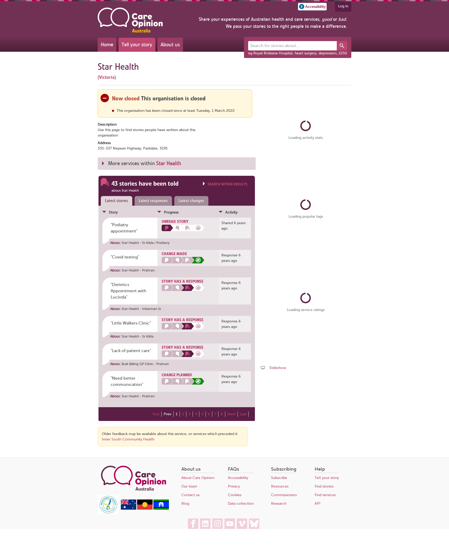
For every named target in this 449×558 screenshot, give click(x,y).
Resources (279, 486)
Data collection (241, 503)
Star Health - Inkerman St (141, 309)
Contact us (190, 495)
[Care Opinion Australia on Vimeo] (242, 523)
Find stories (324, 486)
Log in (343, 6)
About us (170, 44)
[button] (312, 6)
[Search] (342, 45)
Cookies (234, 495)
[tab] (115, 201)
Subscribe (279, 478)
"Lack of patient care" (131, 350)
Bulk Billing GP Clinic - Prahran (145, 364)
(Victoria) (107, 77)
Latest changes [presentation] (191, 200)
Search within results (227, 184)
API (317, 503)
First (156, 414)
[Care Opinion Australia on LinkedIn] (205, 523)
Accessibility (238, 478)
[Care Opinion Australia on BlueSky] (254, 523)
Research (278, 503)
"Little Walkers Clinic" (131, 323)
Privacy (234, 486)
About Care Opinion (197, 478)
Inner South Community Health (128, 439)
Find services (325, 495)
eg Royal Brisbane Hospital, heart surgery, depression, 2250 (297, 53)
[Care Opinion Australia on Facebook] (193, 523)
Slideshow (277, 368)
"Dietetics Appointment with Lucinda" (128, 291)
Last (243, 414)
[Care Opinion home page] (130, 20)
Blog (185, 503)
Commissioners (284, 495)
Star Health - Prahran (138, 270)
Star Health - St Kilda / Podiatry (146, 243)
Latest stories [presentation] (116, 200)
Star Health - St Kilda (138, 336)
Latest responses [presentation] (153, 200)
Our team (189, 486)
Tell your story (137, 44)
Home (107, 44)
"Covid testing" (125, 257)
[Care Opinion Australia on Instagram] (217, 523)
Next (231, 414)
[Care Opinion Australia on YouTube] (229, 523)
